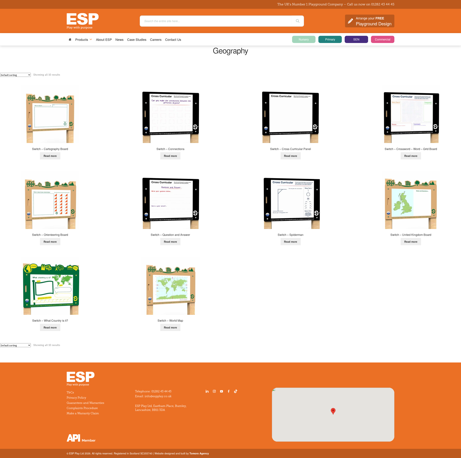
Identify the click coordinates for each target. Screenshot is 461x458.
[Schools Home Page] (70, 39)
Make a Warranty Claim (83, 413)
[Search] (298, 21)
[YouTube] (221, 391)
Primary (330, 39)
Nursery (304, 39)
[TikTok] (236, 391)
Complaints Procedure (82, 408)
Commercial (382, 39)
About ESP (104, 39)
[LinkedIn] (207, 391)
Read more (50, 156)
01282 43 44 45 (382, 4)
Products (81, 39)
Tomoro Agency (199, 453)
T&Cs (70, 392)
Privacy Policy (76, 397)
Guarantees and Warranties (85, 402)
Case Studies (136, 39)
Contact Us (173, 39)
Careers (156, 39)
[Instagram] (214, 391)
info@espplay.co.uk (158, 396)
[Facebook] (228, 391)
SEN (356, 39)
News (119, 39)
